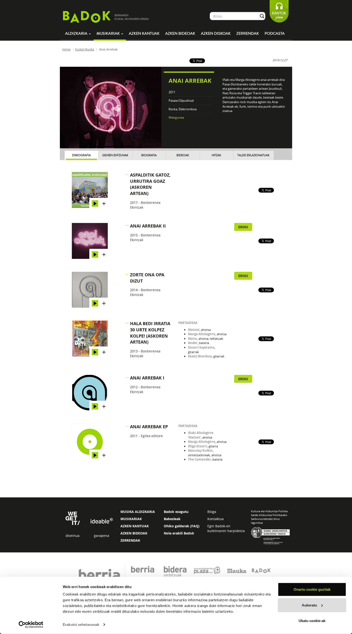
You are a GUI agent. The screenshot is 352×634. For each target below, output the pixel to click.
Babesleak (172, 519)
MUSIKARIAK (131, 519)
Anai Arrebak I (147, 378)
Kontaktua (215, 519)
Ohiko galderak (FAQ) (181, 526)
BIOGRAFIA (149, 155)
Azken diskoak (216, 33)
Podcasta (275, 33)
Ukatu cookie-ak (312, 621)
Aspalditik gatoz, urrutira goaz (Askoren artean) (150, 184)
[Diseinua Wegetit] (73, 518)
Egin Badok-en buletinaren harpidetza (226, 528)
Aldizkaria (76, 33)
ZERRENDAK (130, 540)
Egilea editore (152, 436)
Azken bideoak (180, 33)
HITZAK (216, 155)
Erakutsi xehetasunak (81, 625)
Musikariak (109, 33)
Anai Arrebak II (148, 226)
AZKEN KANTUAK (134, 526)
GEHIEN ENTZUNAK (115, 155)
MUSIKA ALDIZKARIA (137, 511)
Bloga (211, 511)
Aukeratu (309, 605)
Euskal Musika (84, 49)
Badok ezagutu (176, 511)
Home (66, 49)
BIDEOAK (182, 155)
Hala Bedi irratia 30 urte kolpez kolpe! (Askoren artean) (150, 333)
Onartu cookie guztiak (312, 589)
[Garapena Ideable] (102, 520)
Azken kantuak (144, 33)
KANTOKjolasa (279, 15)
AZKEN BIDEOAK (133, 533)
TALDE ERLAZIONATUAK (253, 155)
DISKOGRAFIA (81, 155)
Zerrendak (247, 33)
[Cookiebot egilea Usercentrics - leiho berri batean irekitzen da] (31, 624)
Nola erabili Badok (179, 533)
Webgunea (176, 117)
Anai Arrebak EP (149, 427)
